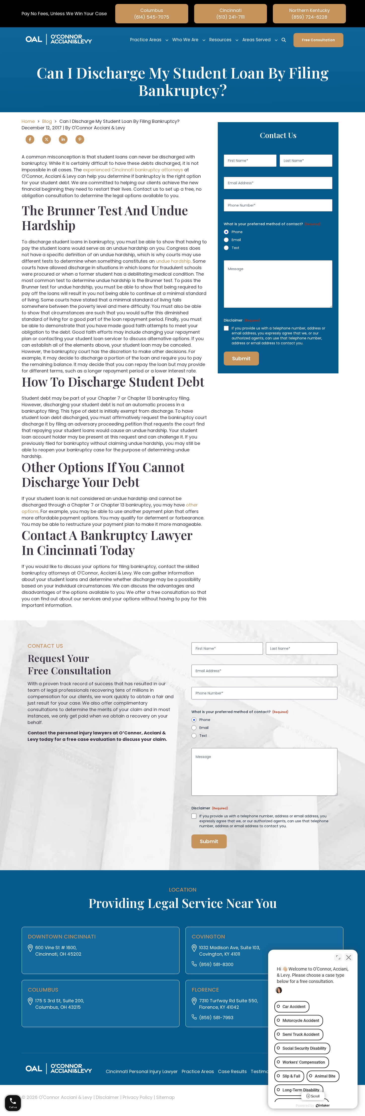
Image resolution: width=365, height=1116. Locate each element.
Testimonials (265, 1071)
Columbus (43, 990)
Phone (237, 231)
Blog (47, 121)
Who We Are (185, 40)
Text (235, 247)
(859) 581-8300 (216, 964)
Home (28, 121)
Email (236, 239)
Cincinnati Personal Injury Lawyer (142, 1071)
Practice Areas (145, 40)
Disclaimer (108, 1097)
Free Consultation (318, 39)
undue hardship (173, 261)
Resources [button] (220, 40)
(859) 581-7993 (216, 1017)
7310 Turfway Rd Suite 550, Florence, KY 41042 (228, 1004)
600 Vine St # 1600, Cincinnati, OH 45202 (58, 950)
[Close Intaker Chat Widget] (349, 957)
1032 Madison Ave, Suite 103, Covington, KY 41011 (229, 950)
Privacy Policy (138, 1097)
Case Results (232, 1071)
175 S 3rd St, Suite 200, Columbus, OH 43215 (59, 1004)
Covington (208, 936)
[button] (166, 40)
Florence (205, 990)
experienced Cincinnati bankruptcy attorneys (133, 170)
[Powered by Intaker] (322, 1105)
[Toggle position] (338, 957)
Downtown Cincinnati (62, 936)
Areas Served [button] (256, 40)
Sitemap (165, 1097)
